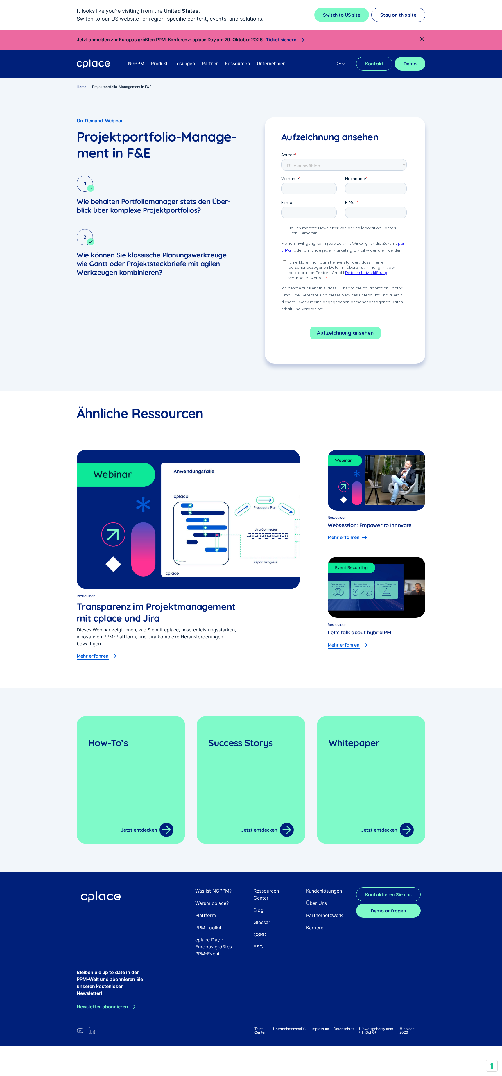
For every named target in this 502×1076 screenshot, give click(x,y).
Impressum (320, 1029)
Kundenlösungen (324, 891)
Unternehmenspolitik (290, 1029)
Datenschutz (344, 1029)
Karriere (314, 927)
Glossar (262, 922)
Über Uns (316, 903)
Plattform (205, 915)
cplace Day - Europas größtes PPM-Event (213, 947)
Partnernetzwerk (324, 915)
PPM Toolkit (208, 927)
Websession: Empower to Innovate (370, 525)
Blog (258, 910)
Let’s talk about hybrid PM (359, 632)
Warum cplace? (212, 903)
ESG (258, 947)
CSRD (260, 934)
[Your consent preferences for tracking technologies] (491, 1065)
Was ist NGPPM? (213, 891)
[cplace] (94, 64)
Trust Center (260, 1030)
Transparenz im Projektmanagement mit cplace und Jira (156, 612)
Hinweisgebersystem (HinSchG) (376, 1030)
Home (81, 87)
